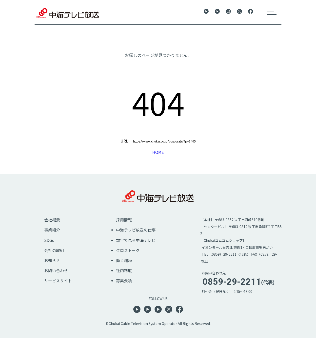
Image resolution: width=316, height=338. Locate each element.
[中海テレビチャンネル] (206, 12)
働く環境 (124, 260)
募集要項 (124, 281)
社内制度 (124, 270)
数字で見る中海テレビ (136, 240)
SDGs (49, 240)
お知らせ (52, 260)
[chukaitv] (228, 12)
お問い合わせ (56, 270)
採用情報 (124, 220)
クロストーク (128, 250)
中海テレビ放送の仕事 (136, 230)
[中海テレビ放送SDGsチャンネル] (217, 12)
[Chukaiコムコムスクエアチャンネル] (158, 311)
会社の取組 (54, 250)
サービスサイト (58, 281)
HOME (158, 152)
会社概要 (52, 220)
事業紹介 (52, 230)
